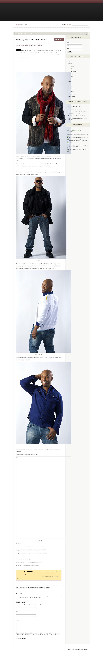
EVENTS (70, 63)
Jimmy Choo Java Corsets (76, 109)
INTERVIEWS (71, 91)
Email (17, 611)
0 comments (58, 39)
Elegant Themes (84, 649)
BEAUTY (70, 61)
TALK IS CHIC (73, 94)
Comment (18, 620)
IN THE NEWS (71, 89)
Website (17, 616)
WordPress (74, 649)
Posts (21, 24)
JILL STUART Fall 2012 (76, 106)
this (35, 33)
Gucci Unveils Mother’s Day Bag (83, 34)
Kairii (69, 118)
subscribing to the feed (53, 573)
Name (17, 606)
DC (71, 68)
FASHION (70, 81)
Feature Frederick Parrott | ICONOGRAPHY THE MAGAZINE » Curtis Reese (32, 596)
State (68, 45)
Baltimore (72, 66)
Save (25, 574)
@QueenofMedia (40, 546)
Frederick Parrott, (35, 156)
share (32, 33)
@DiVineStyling (44, 553)
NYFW (72, 76)
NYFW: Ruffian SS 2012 (80, 115)
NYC (71, 73)
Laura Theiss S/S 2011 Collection (21, 34)
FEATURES (70, 84)
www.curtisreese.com (42, 550)
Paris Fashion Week (74, 79)
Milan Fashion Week (74, 71)
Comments (25, 24)
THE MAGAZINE (71, 96)
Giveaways (70, 86)
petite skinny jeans (71, 111)
